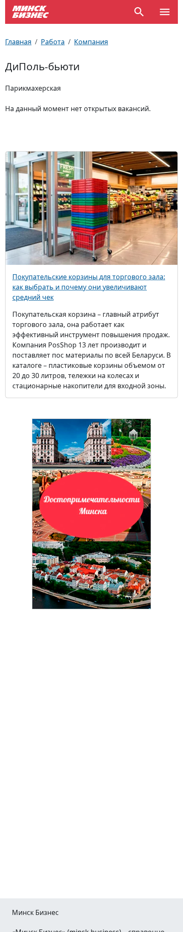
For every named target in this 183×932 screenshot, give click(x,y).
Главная (18, 41)
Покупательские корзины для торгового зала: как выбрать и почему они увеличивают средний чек (88, 287)
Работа (53, 41)
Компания (91, 41)
